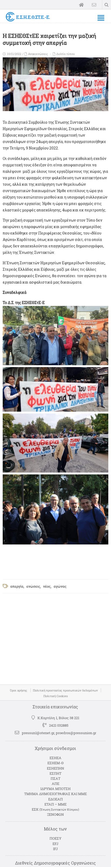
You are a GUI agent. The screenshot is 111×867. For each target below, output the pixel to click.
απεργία (16, 586)
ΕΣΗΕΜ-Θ (55, 763)
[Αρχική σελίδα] (81, 4)
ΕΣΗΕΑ (55, 758)
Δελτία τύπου (65, 54)
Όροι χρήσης (18, 690)
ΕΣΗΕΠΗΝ (55, 768)
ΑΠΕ (55, 783)
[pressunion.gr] (10, 16)
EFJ (55, 844)
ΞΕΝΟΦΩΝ (55, 814)
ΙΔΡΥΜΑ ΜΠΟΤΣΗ (55, 788)
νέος (47, 586)
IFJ (55, 849)
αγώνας (60, 586)
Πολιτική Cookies (55, 696)
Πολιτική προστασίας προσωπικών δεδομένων (65, 690)
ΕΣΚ (55, 809)
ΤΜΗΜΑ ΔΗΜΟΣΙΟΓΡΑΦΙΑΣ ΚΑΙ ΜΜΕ (55, 794)
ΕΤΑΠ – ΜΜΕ (55, 804)
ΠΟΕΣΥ (55, 838)
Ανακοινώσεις (38, 54)
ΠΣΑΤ (55, 778)
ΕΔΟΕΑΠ (55, 799)
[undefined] (55, 363)
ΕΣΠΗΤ (55, 773)
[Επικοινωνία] (94, 4)
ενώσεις (33, 586)
